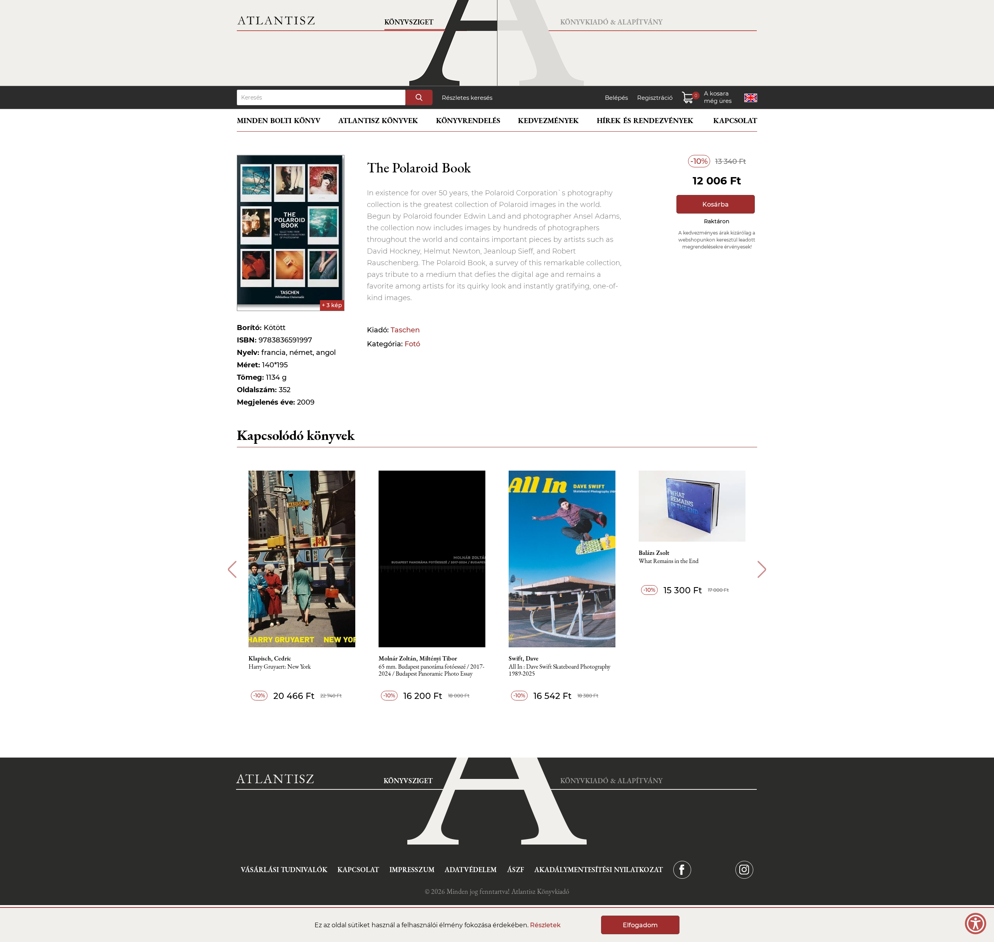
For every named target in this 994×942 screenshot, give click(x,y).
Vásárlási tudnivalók (284, 869)
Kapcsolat (735, 120)
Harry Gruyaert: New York (279, 667)
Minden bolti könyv (278, 120)
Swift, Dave (524, 658)
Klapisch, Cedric (269, 658)
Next (762, 569)
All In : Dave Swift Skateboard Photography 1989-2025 (559, 670)
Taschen (405, 330)
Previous (232, 569)
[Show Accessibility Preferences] (975, 923)
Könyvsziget (408, 21)
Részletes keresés (467, 97)
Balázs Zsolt (654, 552)
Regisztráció (655, 97)
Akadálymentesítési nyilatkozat (598, 869)
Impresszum (411, 869)
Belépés (616, 97)
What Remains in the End (669, 561)
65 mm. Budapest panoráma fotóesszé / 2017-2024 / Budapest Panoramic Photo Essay (431, 670)
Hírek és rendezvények (645, 120)
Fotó (412, 344)
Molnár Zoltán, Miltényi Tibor (418, 658)
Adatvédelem (471, 869)
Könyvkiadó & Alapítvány (611, 21)
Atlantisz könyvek (378, 120)
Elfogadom (640, 925)
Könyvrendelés (468, 120)
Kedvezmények (548, 120)
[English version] (750, 98)
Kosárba (715, 204)
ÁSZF (515, 869)
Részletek (545, 925)
